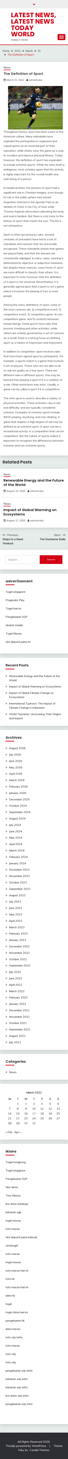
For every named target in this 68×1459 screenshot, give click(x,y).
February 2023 (18, 933)
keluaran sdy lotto (17, 1379)
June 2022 (15, 978)
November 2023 (19, 876)
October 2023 (18, 882)
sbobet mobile (14, 625)
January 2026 (17, 793)
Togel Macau (14, 633)
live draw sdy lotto (17, 1395)
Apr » (17, 1132)
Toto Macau (13, 1195)
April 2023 (15, 921)
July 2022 (15, 972)
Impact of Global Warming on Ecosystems (29, 512)
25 (42, 1118)
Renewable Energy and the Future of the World (33, 482)
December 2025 (19, 799)
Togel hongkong (16, 1162)
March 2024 (17, 850)
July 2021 (15, 1042)
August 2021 (17, 1036)
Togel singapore (15, 591)
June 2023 (15, 908)
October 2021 (18, 1023)
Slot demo (12, 1187)
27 (58, 1118)
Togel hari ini (13, 608)
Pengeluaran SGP (17, 616)
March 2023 (17, 927)
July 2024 (15, 825)
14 (10, 1113)
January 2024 (17, 863)
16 (26, 1113)
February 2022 (18, 997)
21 (10, 1118)
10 (34, 1108)
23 (26, 1118)
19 (50, 1113)
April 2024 (15, 844)
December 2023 (19, 869)
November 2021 (19, 1016)
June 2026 (15, 761)
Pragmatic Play (15, 600)
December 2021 (19, 1010)
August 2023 (17, 895)
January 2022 (17, 1004)
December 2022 (19, 946)
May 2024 (15, 837)
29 (18, 1123)
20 (58, 1113)
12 (50, 1108)
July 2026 (15, 754)
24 (34, 1118)
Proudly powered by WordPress (26, 1446)
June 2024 (15, 831)
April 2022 (15, 984)
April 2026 (15, 773)
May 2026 (15, 767)
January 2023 (17, 940)
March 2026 (17, 780)
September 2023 (20, 889)
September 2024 (20, 812)
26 (50, 1118)
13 (58, 1108)
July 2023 (15, 901)
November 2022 (19, 952)
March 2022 (17, 991)
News (7, 67)
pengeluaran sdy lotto (19, 1404)
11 (42, 1108)
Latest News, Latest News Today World (33, 24)
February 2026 (18, 786)
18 (42, 1113)
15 (18, 1113)
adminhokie (35, 79)
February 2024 (18, 857)
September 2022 (20, 965)
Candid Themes (39, 1450)
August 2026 (17, 748)
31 (34, 1123)
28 (10, 1123)
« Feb (9, 1132)
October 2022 (18, 959)
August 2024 (17, 818)
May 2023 (15, 914)
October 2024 (18, 805)
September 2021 (20, 1029)
